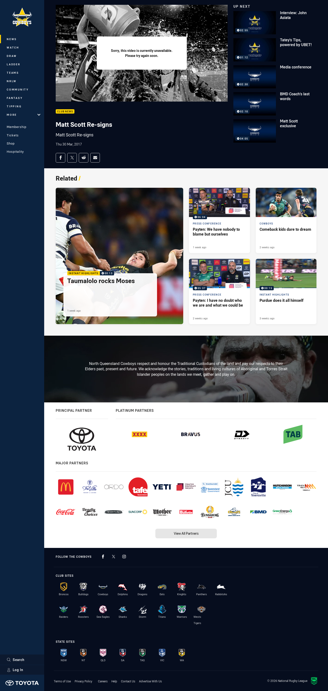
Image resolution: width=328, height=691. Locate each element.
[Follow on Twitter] (113, 556)
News (12, 39)
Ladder (13, 64)
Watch (13, 47)
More (12, 114)
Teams (13, 72)
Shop (11, 143)
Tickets (13, 135)
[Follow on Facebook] (103, 556)
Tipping (14, 106)
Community (18, 89)
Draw (12, 56)
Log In (18, 669)
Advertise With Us (150, 681)
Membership (16, 127)
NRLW (12, 81)
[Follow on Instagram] (124, 556)
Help (114, 681)
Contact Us (128, 681)
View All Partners (186, 533)
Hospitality (15, 151)
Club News (65, 111)
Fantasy (15, 98)
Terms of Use (62, 681)
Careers (103, 681)
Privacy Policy (83, 681)
